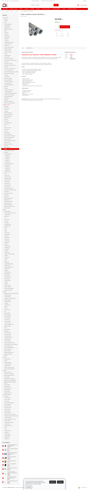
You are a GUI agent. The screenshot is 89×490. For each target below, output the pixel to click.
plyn (5, 126)
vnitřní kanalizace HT (8, 153)
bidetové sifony (7, 183)
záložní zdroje (6, 98)
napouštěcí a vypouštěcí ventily (10, 190)
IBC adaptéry (7, 437)
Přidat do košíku (66, 26)
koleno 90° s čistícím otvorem (10, 65)
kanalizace (6, 152)
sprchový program (7, 314)
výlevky (6, 306)
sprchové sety (7, 319)
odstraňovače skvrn (8, 393)
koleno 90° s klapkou (8, 63)
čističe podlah (6, 377)
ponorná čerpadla (8, 412)
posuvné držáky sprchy (9, 324)
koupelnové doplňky (8, 354)
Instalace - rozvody (6, 104)
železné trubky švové (8, 116)
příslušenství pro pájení (8, 198)
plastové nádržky (8, 301)
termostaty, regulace (8, 78)
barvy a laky (6, 396)
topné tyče (6, 99)
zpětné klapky (6, 132)
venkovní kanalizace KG (9, 163)
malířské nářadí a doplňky (9, 402)
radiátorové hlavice (7, 139)
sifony (5, 173)
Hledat (56, 5)
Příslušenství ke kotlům (8, 101)
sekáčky (6, 255)
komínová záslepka (8, 52)
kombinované (7, 35)
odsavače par (7, 275)
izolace (5, 149)
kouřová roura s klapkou (9, 58)
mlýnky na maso (7, 234)
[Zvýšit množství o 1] (59, 26)
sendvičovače (7, 241)
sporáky (6, 283)
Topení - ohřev (5, 17)
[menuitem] (5, 9)
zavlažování (6, 432)
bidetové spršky (8, 326)
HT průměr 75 (7, 160)
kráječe (6, 227)
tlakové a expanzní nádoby (9, 73)
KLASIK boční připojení (9, 89)
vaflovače (6, 259)
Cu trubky (6, 111)
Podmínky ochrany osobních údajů (48, 1)
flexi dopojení (7, 181)
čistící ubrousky (7, 384)
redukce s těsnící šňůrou (9, 47)
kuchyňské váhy (7, 226)
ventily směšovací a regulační (9, 135)
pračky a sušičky (8, 280)
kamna (5, 30)
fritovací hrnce (7, 219)
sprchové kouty (7, 309)
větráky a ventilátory (8, 290)
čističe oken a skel (7, 388)
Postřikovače (7, 438)
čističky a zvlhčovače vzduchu (10, 213)
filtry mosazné (6, 129)
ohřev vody (6, 32)
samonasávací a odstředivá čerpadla (11, 415)
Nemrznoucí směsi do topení (9, 103)
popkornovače (7, 237)
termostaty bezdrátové (9, 81)
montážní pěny (7, 424)
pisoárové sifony (8, 185)
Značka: (23, 16)
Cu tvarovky (6, 109)
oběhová (6, 21)
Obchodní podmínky (35, 1)
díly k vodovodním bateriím (9, 347)
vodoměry (6, 145)
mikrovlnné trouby (8, 277)
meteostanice (7, 232)
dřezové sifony (7, 180)
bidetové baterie (8, 334)
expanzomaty (7, 76)
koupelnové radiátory (8, 96)
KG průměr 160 (7, 168)
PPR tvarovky (6, 108)
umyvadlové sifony (8, 178)
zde (40, 484)
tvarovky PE (6, 121)
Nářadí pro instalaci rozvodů (9, 206)
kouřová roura (7, 57)
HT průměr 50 (7, 158)
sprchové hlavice (8, 316)
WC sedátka (6, 331)
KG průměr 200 (7, 170)
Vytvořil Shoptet (84, 487)
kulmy (6, 229)
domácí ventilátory (8, 286)
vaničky (5, 327)
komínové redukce (8, 48)
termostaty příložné (8, 80)
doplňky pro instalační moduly (10, 298)
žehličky (6, 270)
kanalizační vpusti (8, 172)
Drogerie (4, 370)
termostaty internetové (9, 85)
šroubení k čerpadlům (8, 204)
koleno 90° (6, 62)
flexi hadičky (6, 195)
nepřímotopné (7, 37)
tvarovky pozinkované (8, 114)
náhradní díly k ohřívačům (9, 42)
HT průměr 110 (7, 162)
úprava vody (6, 196)
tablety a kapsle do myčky (9, 375)
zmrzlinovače (7, 268)
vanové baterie (7, 339)
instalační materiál (8, 44)
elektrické (6, 34)
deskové (6, 88)
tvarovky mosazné (7, 127)
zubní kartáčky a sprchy (9, 263)
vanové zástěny (7, 313)
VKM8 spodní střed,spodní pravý (11, 93)
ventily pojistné (7, 142)
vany (5, 311)
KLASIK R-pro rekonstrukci (9, 94)
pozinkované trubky (7, 112)
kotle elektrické (7, 25)
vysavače (6, 282)
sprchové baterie (8, 341)
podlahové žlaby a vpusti (8, 352)
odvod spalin (6, 45)
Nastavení (29, 487)
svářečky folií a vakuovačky (10, 254)
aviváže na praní (7, 391)
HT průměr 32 (7, 155)
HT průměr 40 (7, 157)
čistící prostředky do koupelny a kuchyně (10, 382)
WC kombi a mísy (8, 305)
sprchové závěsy (7, 350)
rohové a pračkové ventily (9, 137)
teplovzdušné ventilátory (9, 288)
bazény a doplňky (7, 404)
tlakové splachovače (8, 346)
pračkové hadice (7, 329)
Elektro (4, 209)
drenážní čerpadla (8, 417)
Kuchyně (4, 357)
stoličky (5, 355)
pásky (6, 427)
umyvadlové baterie (8, 337)
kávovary (6, 221)
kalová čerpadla (7, 411)
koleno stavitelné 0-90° (9, 70)
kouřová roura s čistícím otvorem (11, 60)
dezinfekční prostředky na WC (9, 378)
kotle (5, 22)
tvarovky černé (7, 117)
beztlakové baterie (8, 336)
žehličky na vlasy (8, 272)
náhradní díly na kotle (8, 29)
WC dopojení (6, 191)
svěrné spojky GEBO (8, 134)
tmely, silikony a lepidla (9, 422)
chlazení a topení (7, 285)
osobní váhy (7, 239)
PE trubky (6, 119)
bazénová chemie (8, 406)
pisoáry (6, 308)
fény (5, 217)
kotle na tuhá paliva (8, 24)
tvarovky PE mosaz (8, 122)
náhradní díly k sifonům (9, 188)
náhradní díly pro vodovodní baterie (11, 344)
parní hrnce (7, 236)
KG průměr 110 (7, 165)
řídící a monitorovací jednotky (10, 414)
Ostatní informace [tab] (29, 48)
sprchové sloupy (8, 321)
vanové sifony (7, 175)
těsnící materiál (7, 147)
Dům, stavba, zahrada (7, 394)
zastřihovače (7, 262)
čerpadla (5, 19)
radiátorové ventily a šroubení (9, 140)
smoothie (6, 250)
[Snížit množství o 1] (59, 27)
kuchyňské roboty (8, 224)
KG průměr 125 (7, 167)
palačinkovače (7, 245)
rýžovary (6, 244)
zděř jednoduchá (8, 55)
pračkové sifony (7, 186)
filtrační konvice (7, 265)
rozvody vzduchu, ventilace (9, 150)
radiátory (6, 86)
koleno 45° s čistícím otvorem (10, 68)
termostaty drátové (8, 83)
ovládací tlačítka (7, 296)
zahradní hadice (7, 434)
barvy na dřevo (7, 399)
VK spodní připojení (8, 91)
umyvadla (6, 303)
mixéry (6, 231)
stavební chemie (7, 420)
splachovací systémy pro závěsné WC (11, 293)
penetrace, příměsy (8, 425)
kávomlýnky (7, 222)
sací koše (6, 131)
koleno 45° (6, 66)
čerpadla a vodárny (7, 407)
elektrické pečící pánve (9, 267)
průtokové (6, 39)
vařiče (6, 260)
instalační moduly (8, 295)
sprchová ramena (8, 323)
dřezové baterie (8, 365)
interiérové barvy (8, 397)
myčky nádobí (7, 278)
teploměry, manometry (8, 144)
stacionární (7, 40)
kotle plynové (7, 27)
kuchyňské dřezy (7, 359)
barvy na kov (7, 401)
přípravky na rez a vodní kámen (10, 380)
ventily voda (6, 124)
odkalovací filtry (7, 208)
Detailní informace (58, 30)
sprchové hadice (8, 318)
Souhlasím (60, 482)
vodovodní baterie (7, 332)
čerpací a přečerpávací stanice (10, 419)
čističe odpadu (7, 386)
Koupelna (4, 291)
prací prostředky (7, 389)
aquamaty (6, 75)
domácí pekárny (7, 214)
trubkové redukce (8, 50)
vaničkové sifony (8, 177)
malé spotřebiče (7, 211)
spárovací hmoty (8, 430)
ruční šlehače (7, 249)
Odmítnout (52, 482)
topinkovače (7, 242)
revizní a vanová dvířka (8, 193)
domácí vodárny (7, 409)
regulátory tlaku (7, 199)
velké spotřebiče (7, 273)
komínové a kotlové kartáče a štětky (11, 71)
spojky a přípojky (8, 435)
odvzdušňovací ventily (8, 201)
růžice (6, 53)
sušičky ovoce (7, 252)
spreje (6, 429)
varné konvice (7, 257)
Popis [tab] (23, 48)
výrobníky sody (7, 247)
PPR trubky (6, 106)
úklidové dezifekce (7, 372)
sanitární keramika (7, 300)
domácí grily (7, 216)
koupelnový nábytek (8, 349)
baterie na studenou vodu (9, 342)
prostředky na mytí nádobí (9, 373)
